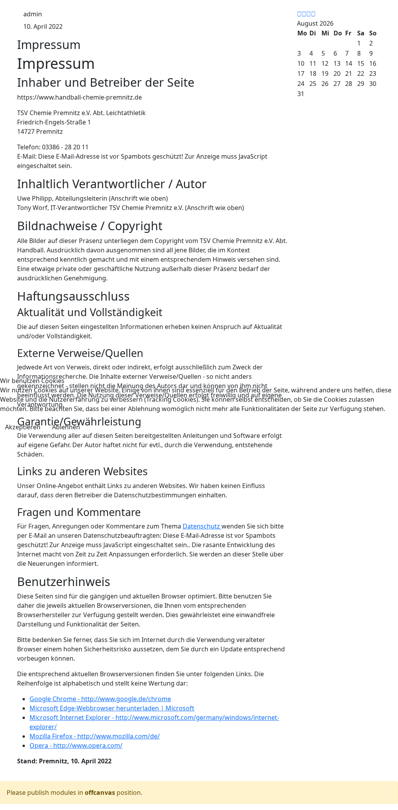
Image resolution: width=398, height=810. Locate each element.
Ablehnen (66, 427)
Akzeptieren (22, 427)
